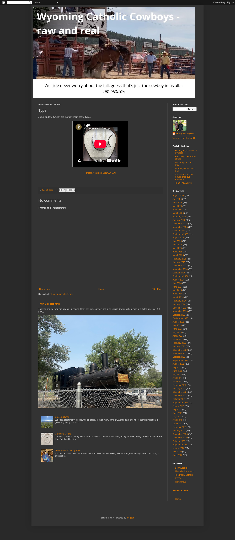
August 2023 (178, 322)
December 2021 (180, 392)
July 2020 (177, 452)
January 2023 (179, 346)
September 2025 (180, 234)
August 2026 (178, 195)
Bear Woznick (181, 468)
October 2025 (179, 230)
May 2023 (177, 332)
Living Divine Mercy (184, 471)
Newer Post (44, 289)
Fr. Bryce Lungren (185, 134)
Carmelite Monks (63, 434)
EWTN (178, 478)
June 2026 (178, 202)
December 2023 (180, 308)
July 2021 (177, 409)
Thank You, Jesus (183, 183)
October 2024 (179, 273)
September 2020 (180, 444)
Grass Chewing (62, 417)
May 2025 (177, 248)
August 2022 (178, 364)
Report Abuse (181, 490)
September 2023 (180, 318)
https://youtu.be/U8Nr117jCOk (100, 173)
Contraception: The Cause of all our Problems (184, 177)
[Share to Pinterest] (73, 190)
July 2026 (177, 199)
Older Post (156, 289)
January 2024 (179, 304)
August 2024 (178, 280)
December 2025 (180, 224)
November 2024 (180, 269)
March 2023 (178, 339)
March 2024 (178, 297)
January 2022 (179, 388)
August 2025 (178, 237)
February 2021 (179, 427)
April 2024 (177, 294)
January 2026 (179, 220)
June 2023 (178, 329)
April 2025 (177, 252)
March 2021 (178, 423)
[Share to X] (67, 190)
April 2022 (177, 378)
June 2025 (178, 244)
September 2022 (180, 360)
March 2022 (178, 381)
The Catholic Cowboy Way (67, 450)
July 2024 (177, 283)
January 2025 (179, 262)
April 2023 (177, 336)
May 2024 (177, 290)
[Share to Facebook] (70, 190)
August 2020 (178, 448)
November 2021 (180, 395)
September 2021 (180, 402)
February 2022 (179, 385)
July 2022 (177, 367)
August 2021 (178, 406)
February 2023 (179, 343)
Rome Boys (180, 482)
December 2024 (180, 265)
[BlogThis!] (64, 190)
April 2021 (177, 420)
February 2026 (179, 216)
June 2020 (178, 455)
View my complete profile (184, 138)
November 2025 (180, 227)
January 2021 (179, 431)
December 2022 (180, 350)
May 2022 (177, 374)
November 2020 (180, 437)
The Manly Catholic (184, 475)
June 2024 (178, 287)
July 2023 (177, 325)
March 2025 (178, 255)
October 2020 (179, 441)
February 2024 (179, 301)
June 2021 (178, 413)
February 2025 (179, 259)
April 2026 (177, 209)
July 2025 (177, 241)
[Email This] (60, 190)
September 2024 (180, 276)
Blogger (130, 518)
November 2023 (180, 311)
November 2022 (180, 353)
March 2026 (178, 213)
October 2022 (179, 357)
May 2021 (177, 416)
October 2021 (179, 399)
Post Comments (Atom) (62, 294)
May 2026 (177, 206)
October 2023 (179, 315)
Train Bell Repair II (49, 303)
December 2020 (180, 434)
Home (101, 289)
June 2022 (178, 371)
